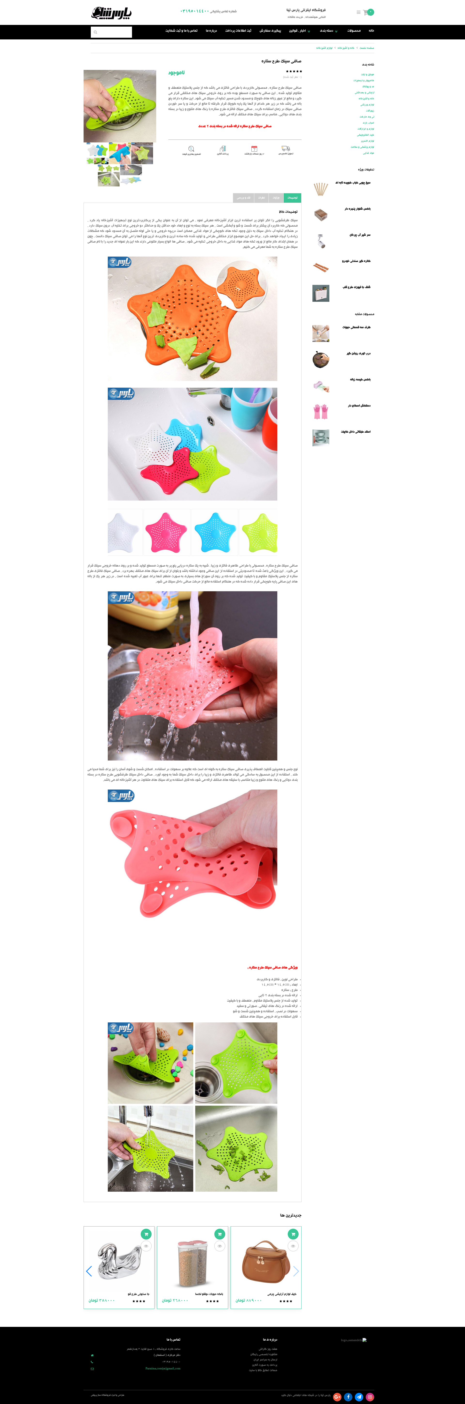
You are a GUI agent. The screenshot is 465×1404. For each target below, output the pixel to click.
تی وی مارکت (367, 117)
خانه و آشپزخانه (366, 98)
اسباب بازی (368, 123)
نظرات (261, 198)
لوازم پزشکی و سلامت (362, 147)
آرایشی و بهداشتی (364, 92)
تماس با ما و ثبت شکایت (181, 31)
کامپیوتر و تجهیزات (363, 80)
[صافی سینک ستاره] (109, 175)
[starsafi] (120, 106)
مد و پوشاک (368, 86)
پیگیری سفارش (270, 31)
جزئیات (276, 198)
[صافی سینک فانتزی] (131, 175)
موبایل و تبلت (367, 74)
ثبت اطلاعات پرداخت (238, 31)
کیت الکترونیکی (365, 135)
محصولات (354, 31)
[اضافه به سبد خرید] (293, 1234)
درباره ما (211, 31)
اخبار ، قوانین (300, 31)
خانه (371, 31)
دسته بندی (329, 31)
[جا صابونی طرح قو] (119, 1262)
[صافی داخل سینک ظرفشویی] (120, 153)
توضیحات (292, 198)
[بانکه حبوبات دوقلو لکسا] (192, 1262)
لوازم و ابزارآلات (365, 129)
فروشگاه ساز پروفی (101, 1395)
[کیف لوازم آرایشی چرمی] (266, 1262)
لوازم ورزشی (367, 104)
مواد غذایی (368, 153)
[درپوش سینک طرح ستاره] (97, 153)
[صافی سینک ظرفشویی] (142, 153)
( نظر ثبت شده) (292, 77)
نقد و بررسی (243, 198)
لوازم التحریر (367, 141)
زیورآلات (370, 111)
